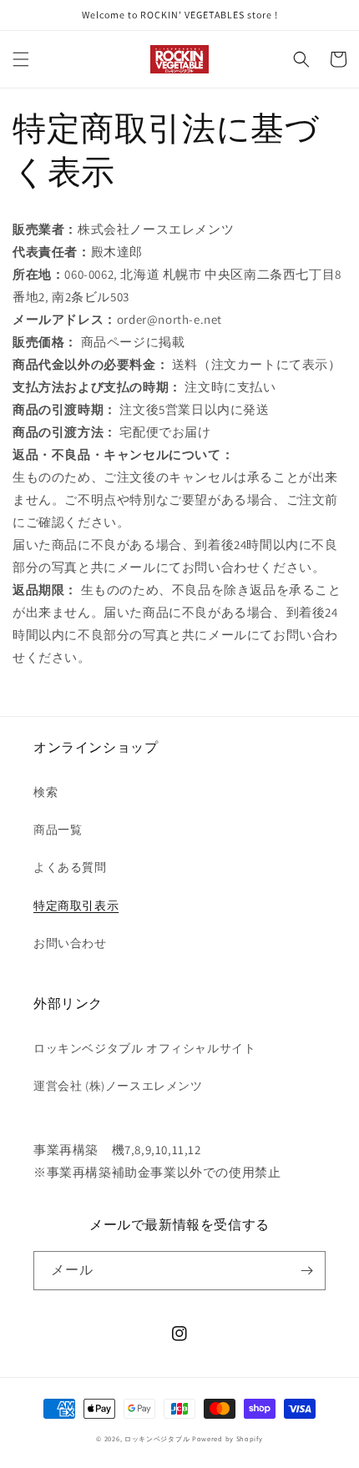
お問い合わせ (70, 943)
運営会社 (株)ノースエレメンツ (118, 1085)
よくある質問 (70, 867)
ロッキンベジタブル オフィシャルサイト (144, 1048)
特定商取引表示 (76, 905)
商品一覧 (57, 829)
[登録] (306, 1270)
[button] (21, 59)
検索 (45, 792)
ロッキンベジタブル (158, 1438)
